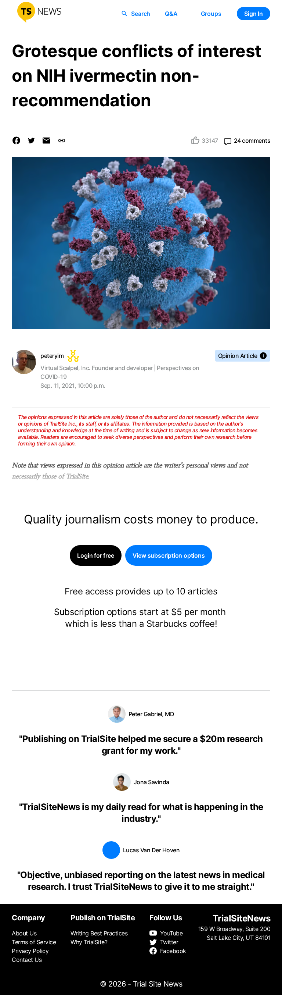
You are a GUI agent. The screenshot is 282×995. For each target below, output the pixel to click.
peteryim (52, 355)
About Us (24, 933)
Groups (211, 13)
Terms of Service (34, 942)
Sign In (253, 13)
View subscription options (169, 555)
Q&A (171, 13)
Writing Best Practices (98, 933)
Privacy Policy (30, 951)
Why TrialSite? (88, 942)
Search (140, 13)
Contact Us (26, 959)
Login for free (95, 555)
